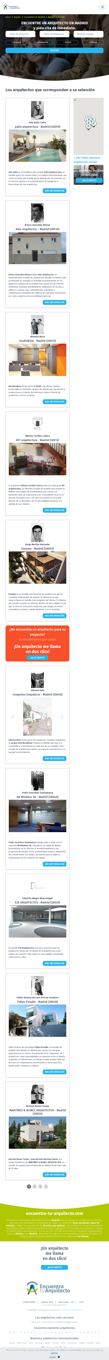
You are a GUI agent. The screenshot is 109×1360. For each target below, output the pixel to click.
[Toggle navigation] (102, 7)
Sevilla (44, 1322)
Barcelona (36, 1322)
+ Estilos (67, 42)
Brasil (98, 1343)
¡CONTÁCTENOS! (29, 1302)
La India (55, 1343)
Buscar (54, 50)
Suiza (63, 1343)
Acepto (52, 1357)
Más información (54, 190)
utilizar (54, 1353)
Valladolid (60, 1322)
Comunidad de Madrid (34, 17)
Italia (31, 1343)
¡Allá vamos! (38, 657)
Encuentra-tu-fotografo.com (70, 1310)
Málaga (68, 1322)
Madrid (51, 17)
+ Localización (41, 42)
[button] (13, 149)
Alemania (38, 1343)
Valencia (51, 1322)
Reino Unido (22, 1343)
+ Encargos (16, 42)
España (17, 17)
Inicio (8, 17)
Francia (12, 1343)
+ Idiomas (93, 42)
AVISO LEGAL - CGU (66, 1302)
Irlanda (47, 1343)
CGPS (81, 1302)
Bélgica (82, 1343)
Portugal (90, 1343)
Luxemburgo (72, 1343)
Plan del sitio (47, 1302)
